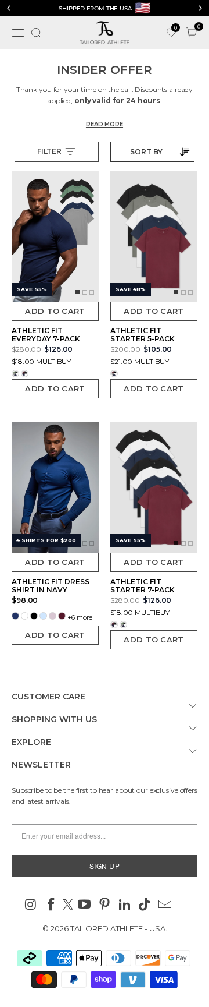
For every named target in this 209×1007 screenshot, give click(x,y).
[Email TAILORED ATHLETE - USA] (165, 905)
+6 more (79, 617)
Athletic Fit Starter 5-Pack (142, 335)
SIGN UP (104, 866)
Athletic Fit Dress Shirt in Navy (50, 586)
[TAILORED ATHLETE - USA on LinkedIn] (125, 905)
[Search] (36, 32)
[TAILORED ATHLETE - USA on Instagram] (31, 905)
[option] (104, 8)
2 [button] (84, 296)
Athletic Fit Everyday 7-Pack (46, 335)
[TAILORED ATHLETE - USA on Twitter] (68, 905)
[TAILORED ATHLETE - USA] (104, 32)
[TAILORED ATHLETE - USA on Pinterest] (105, 905)
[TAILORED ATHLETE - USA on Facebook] (51, 905)
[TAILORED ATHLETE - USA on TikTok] (145, 905)
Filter (49, 151)
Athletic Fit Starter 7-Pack (142, 586)
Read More (104, 124)
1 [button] (77, 296)
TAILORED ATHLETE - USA (117, 928)
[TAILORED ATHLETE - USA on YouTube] (84, 905)
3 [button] (91, 296)
